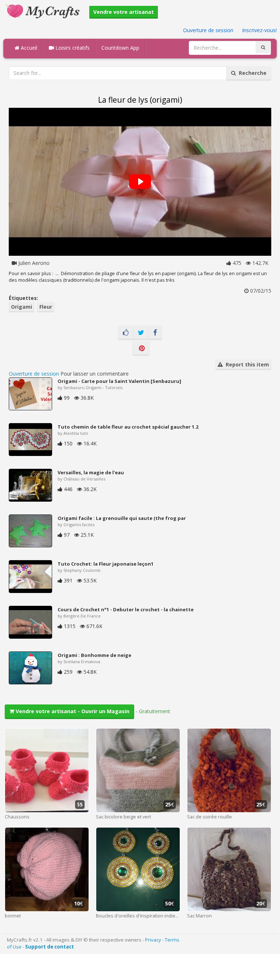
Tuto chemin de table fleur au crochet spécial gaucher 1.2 (128, 426)
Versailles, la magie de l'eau (91, 472)
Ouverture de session (208, 30)
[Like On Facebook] (125, 333)
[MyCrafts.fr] (43, 10)
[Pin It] (141, 348)
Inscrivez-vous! (259, 30)
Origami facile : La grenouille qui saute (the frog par (122, 518)
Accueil (28, 47)
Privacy (153, 939)
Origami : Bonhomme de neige (94, 655)
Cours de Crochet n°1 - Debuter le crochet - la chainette (126, 609)
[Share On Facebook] (155, 333)
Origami (21, 306)
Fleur (45, 306)
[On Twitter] (141, 333)
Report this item (246, 364)
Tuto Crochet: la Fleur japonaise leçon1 (105, 563)
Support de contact (49, 946)
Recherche (251, 72)
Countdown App (120, 47)
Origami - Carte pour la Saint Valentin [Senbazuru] (119, 381)
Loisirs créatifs (72, 47)
